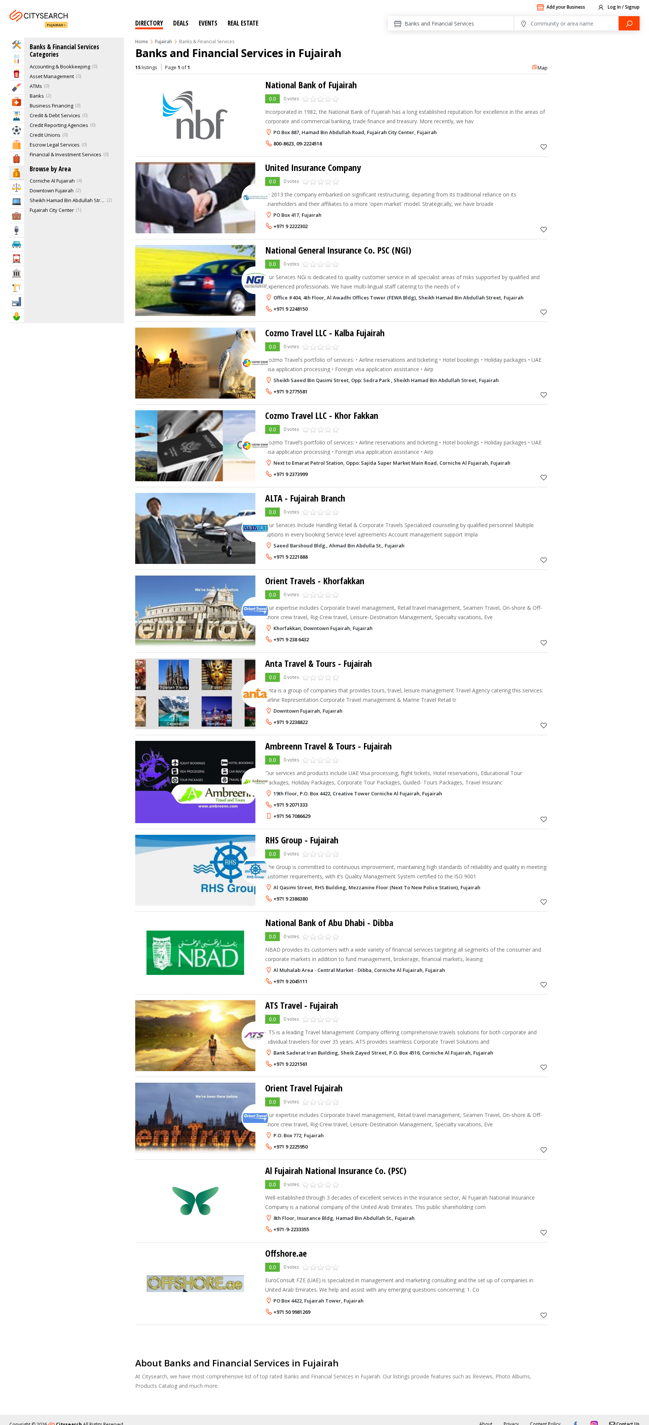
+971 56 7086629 (291, 816)
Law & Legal (16, 187)
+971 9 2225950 (290, 1146)
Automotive (16, 244)
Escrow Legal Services (55, 144)
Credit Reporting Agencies (59, 125)
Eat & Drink (16, 59)
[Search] (629, 23)
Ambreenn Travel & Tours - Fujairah (328, 746)
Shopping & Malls (16, 144)
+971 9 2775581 (290, 391)
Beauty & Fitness (16, 87)
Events (208, 23)
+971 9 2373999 (290, 474)
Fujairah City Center (52, 210)
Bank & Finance (16, 172)
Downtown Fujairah (52, 190)
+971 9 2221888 (290, 556)
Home (141, 41)
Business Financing (51, 105)
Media (16, 230)
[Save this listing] (544, 147)
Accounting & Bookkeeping (60, 66)
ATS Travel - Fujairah (301, 1005)
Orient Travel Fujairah (304, 1088)
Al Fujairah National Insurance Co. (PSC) (335, 1170)
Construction (16, 287)
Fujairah (55, 25)
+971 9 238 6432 (291, 639)
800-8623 (283, 143)
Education (16, 116)
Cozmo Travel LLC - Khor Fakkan (321, 415)
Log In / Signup (623, 7)
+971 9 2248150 (290, 308)
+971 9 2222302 (290, 226)
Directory (149, 23)
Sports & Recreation (16, 130)
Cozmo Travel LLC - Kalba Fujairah (325, 332)
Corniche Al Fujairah (52, 180)
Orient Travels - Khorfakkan (314, 580)
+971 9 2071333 (290, 804)
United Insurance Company (313, 167)
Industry (16, 301)
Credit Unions (45, 134)
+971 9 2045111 (290, 981)
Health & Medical (16, 102)
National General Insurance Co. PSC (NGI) (338, 250)
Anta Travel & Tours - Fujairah (318, 663)
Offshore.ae (286, 1253)
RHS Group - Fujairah (301, 840)
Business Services (16, 216)
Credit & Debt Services (55, 115)
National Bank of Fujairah (311, 85)
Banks (37, 95)
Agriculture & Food (16, 316)
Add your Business (565, 7)
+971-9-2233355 (291, 1229)
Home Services (16, 44)
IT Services (16, 202)
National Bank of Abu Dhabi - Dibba (329, 922)
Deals (181, 23)
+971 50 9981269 (291, 1312)
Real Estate (243, 23)
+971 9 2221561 (290, 1064)
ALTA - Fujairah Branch (305, 498)
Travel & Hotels (16, 159)
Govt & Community (16, 273)
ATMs (36, 86)
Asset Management (52, 76)
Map (542, 67)
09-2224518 (309, 143)
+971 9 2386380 (290, 898)
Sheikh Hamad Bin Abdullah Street (67, 200)
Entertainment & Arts (16, 73)
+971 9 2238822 (290, 722)
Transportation (16, 259)
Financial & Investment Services (65, 154)
